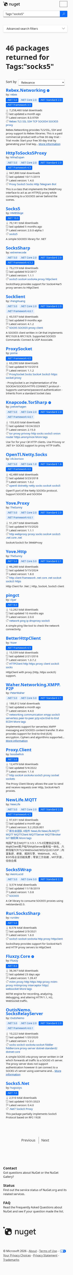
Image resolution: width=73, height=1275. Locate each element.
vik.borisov (17, 458)
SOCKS (13, 327)
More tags (41, 437)
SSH (29, 121)
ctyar (13, 599)
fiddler (49, 1044)
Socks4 (37, 374)
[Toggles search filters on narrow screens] (63, 28)
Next (45, 1140)
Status (9, 1185)
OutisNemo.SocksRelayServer (24, 1011)
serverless (12, 718)
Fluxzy (14, 960)
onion (56, 433)
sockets (10, 778)
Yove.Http (16, 551)
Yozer (13, 642)
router (9, 437)
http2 (45, 985)
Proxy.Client (18, 750)
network (14, 620)
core (13, 537)
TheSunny (16, 507)
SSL (24, 121)
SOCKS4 (43, 121)
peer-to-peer (26, 718)
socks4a (32, 279)
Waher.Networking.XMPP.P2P (33, 686)
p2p (37, 718)
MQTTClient (21, 834)
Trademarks (11, 1260)
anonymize (28, 437)
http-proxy (43, 981)
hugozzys (16, 1087)
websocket (12, 989)
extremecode (18, 252)
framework (29, 577)
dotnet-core (13, 1051)
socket (10, 377)
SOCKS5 (53, 121)
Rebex (13, 121)
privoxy (25, 433)
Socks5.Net (17, 1083)
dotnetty (23, 485)
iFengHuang (17, 301)
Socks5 (21, 184)
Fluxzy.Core (18, 956)
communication (33, 714)
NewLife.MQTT (21, 800)
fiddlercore (12, 1048)
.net (8, 537)
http (33, 433)
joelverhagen (18, 406)
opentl (13, 485)
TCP (35, 121)
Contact (10, 1168)
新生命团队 (16, 831)
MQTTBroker (53, 834)
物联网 (14, 838)
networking (16, 714)
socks (40, 433)
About (33, 1251)
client (39, 327)
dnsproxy (35, 620)
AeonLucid (16, 874)
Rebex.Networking (26, 90)
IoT (8, 838)
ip (27, 620)
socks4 (22, 279)
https (54, 374)
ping (23, 620)
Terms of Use (48, 1251)
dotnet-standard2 (46, 1048)
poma (13, 353)
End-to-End (52, 718)
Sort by (11, 82)
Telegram (45, 184)
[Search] (63, 14)
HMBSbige (16, 213)
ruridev (14, 917)
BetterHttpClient (23, 638)
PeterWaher (17, 693)
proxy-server (27, 1048)
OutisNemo (17, 1018)
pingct (12, 595)
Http (36, 184)
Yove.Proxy (17, 503)
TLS (19, 121)
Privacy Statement (45, 1255)
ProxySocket (19, 349)
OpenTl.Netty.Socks (26, 454)
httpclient (51, 279)
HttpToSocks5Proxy (26, 153)
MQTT (9, 834)
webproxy (21, 534)
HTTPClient (16, 663)
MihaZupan (17, 157)
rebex (13, 94)
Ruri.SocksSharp (23, 913)
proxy (9, 125)
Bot (54, 184)
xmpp (47, 714)
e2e (42, 718)
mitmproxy (20, 985)
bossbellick (17, 754)
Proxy (12, 184)
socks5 (13, 234)
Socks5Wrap (19, 870)
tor (11, 433)
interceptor (34, 985)
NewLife (15, 804)
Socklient (15, 296)
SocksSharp (18, 248)
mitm (12, 981)
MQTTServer (36, 834)
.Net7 (12, 1109)
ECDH (9, 721)
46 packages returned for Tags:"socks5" (30, 57)
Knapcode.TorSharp (26, 402)
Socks (29, 184)
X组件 (26, 831)
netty (32, 485)
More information (49, 144)
